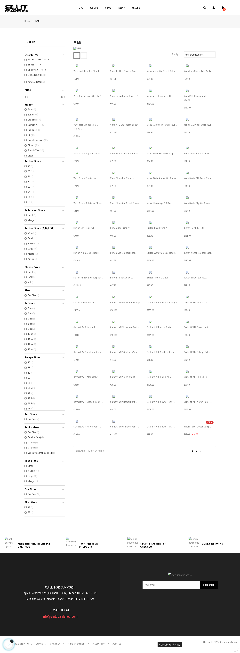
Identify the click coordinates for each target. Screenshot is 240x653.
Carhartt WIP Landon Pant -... (124, 426)
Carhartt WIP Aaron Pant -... (198, 402)
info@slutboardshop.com (60, 616)
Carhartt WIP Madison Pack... (88, 352)
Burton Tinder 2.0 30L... (122, 277)
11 (206, 450)
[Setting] (232, 8)
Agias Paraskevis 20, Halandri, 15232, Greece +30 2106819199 (60, 593)
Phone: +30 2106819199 (18, 643)
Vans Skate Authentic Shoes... (162, 178)
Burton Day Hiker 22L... (84, 228)
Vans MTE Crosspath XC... (160, 96)
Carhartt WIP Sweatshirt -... (197, 327)
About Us (116, 643)
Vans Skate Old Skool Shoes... (199, 178)
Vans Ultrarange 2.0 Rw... (159, 203)
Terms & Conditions (76, 643)
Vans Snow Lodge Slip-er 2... (88, 96)
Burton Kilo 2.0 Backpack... (86, 253)
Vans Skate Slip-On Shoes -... (88, 153)
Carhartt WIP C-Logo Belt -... (198, 352)
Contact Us (55, 643)
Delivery (39, 643)
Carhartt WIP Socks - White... (124, 352)
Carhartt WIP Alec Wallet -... (87, 377)
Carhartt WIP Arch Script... (160, 327)
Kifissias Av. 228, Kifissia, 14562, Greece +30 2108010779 (60, 599)
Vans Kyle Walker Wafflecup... (162, 124)
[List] (83, 55)
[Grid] (76, 55)
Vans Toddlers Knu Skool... (87, 71)
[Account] (214, 8)
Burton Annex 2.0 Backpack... (161, 253)
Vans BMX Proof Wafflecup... (198, 124)
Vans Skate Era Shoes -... (86, 178)
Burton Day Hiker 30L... (195, 228)
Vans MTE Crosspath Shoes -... (126, 124)
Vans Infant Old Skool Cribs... (162, 71)
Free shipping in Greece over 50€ (34, 545)
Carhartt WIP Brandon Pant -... (125, 327)
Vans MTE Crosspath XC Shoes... (196, 98)
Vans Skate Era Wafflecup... (161, 153)
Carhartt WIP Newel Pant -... (124, 402)
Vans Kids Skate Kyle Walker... (199, 71)
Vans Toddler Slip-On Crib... (124, 71)
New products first (199, 54)
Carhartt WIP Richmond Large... (126, 302)
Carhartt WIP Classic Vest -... (88, 402)
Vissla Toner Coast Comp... (197, 426)
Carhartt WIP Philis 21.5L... (197, 302)
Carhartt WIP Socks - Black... (161, 352)
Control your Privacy (169, 644)
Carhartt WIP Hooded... (84, 327)
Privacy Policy (99, 643)
